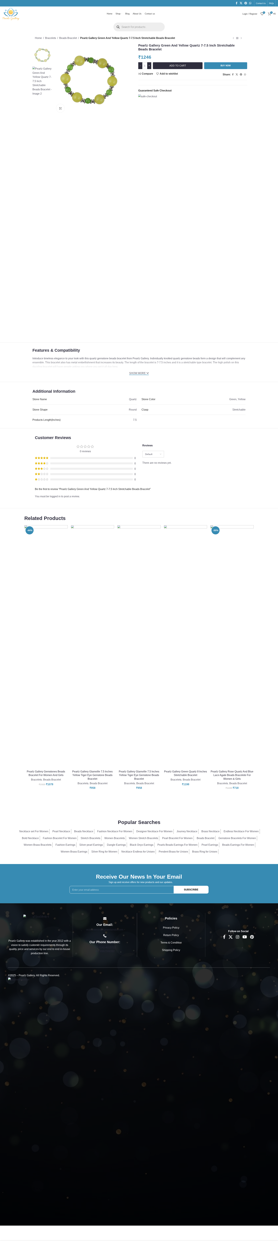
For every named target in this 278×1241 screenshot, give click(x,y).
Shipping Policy (171, 950)
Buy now (226, 65)
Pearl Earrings (210, 844)
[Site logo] (10, 13)
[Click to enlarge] (60, 108)
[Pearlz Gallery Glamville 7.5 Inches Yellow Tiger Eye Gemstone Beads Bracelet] (92, 646)
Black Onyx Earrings (141, 844)
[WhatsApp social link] (250, 3)
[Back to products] (237, 38)
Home (38, 38)
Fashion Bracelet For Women (60, 838)
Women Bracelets (114, 838)
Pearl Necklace (61, 831)
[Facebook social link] (237, 3)
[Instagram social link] (237, 937)
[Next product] (241, 38)
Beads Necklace (83, 831)
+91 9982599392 (105, 951)
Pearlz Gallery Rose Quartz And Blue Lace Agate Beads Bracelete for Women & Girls (232, 775)
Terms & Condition (171, 942)
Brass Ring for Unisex (204, 851)
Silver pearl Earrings (91, 844)
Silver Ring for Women (104, 851)
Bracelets (50, 38)
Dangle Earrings (116, 844)
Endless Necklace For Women (241, 831)
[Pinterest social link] (245, 3)
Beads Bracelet (68, 38)
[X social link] (241, 3)
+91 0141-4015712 (105, 947)
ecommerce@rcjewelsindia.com (104, 929)
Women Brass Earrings (74, 851)
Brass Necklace (210, 831)
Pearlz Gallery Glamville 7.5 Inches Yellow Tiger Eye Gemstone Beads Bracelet (92, 775)
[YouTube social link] (244, 937)
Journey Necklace (187, 831)
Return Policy (171, 935)
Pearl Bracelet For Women (177, 838)
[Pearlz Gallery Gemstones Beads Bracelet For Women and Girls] (46, 646)
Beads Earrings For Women (238, 844)
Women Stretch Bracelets (143, 838)
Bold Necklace (30, 838)
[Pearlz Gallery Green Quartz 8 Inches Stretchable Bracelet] (185, 646)
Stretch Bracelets (90, 838)
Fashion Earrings (65, 844)
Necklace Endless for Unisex (138, 851)
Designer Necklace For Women (154, 831)
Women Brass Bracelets (37, 844)
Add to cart (177, 65)
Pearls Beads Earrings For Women (177, 844)
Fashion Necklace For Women (114, 831)
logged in (55, 496)
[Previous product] (233, 38)
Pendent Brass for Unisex (173, 851)
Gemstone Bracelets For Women (237, 838)
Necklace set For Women (33, 831)
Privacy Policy (171, 927)
